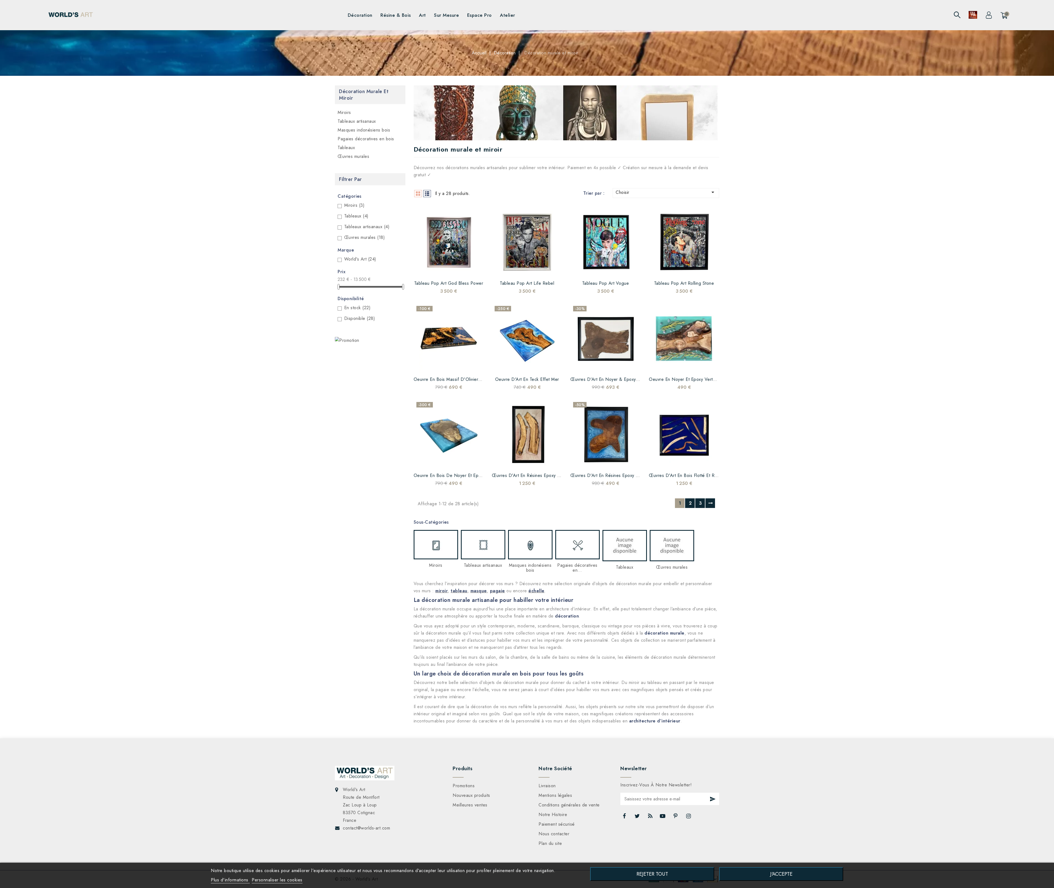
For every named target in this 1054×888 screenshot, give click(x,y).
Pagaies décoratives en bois (366, 139)
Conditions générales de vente (569, 805)
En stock (357, 308)
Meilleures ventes (470, 805)
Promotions (464, 786)
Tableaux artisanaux (357, 121)
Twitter (637, 817)
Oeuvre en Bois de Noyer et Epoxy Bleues (457, 475)
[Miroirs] (436, 544)
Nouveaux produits (471, 795)
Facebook (624, 817)
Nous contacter (554, 834)
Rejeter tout (652, 874)
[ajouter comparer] (442, 268)
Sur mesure (446, 15)
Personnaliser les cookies (277, 880)
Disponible (359, 318)
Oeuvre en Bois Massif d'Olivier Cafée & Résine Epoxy (469, 379)
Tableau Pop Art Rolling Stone (684, 283)
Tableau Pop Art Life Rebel (527, 283)
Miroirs (344, 112)
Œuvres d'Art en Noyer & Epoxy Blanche (611, 379)
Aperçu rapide (455, 268)
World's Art (360, 259)
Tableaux (346, 147)
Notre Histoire (553, 814)
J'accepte (781, 874)
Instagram (689, 817)
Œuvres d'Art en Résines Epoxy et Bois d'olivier (540, 475)
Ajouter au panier (469, 268)
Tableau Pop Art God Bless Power (448, 283)
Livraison (547, 786)
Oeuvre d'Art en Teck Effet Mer (527, 379)
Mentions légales (555, 795)
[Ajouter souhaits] (428, 268)
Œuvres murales (353, 156)
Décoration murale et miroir (363, 95)
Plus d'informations (230, 880)
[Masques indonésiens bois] (530, 544)
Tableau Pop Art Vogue (605, 283)
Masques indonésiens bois (364, 130)
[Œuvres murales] (672, 545)
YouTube (663, 817)
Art (422, 15)
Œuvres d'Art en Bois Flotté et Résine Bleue (693, 475)
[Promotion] (347, 340)
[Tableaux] (624, 545)
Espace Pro (479, 15)
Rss (650, 817)
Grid (418, 193)
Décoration (360, 15)
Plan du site (550, 843)
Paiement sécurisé (557, 824)
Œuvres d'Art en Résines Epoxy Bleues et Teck (617, 475)
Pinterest (676, 817)
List (427, 193)
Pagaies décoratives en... (577, 567)
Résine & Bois (395, 15)
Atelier (507, 15)
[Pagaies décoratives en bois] (577, 544)
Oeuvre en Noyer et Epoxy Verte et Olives (692, 379)
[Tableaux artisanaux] (483, 544)
